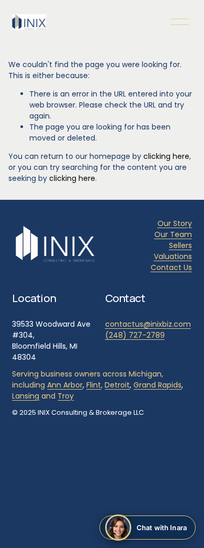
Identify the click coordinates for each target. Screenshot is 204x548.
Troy (66, 396)
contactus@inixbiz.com (148, 324)
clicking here (166, 156)
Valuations (173, 256)
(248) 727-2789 (135, 335)
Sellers (180, 245)
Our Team (173, 234)
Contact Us (171, 267)
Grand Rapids (157, 385)
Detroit (117, 385)
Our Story (174, 223)
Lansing (25, 396)
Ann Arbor (65, 385)
